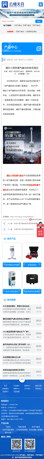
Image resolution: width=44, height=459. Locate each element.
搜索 (38, 21)
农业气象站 (36, 427)
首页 (15, 60)
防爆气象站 (27, 25)
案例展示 (5, 389)
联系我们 (38, 389)
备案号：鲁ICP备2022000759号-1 (12, 419)
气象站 (8, 427)
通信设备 (8, 433)
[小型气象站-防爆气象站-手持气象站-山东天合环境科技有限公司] (13, 4)
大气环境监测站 (22, 430)
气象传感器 (22, 427)
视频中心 (16, 389)
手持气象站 (36, 25)
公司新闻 (30, 60)
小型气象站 (18, 25)
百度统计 (5, 391)
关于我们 (27, 389)
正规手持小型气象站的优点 (24, 229)
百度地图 (16, 391)
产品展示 (16, 386)
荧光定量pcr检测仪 (36, 430)
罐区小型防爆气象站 (16, 71)
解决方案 (38, 386)
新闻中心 (22, 60)
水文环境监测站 (8, 430)
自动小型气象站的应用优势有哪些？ (27, 223)
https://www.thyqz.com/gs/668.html (22, 217)
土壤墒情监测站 (31, 31)
